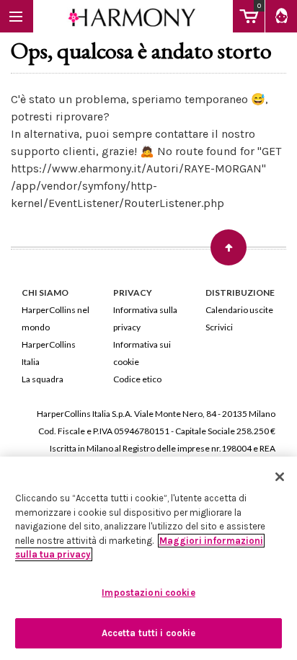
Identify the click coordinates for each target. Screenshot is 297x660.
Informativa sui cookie (142, 353)
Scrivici (219, 327)
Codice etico (137, 379)
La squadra (42, 379)
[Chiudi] (280, 477)
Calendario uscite (239, 309)
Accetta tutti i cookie (149, 633)
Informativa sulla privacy (145, 318)
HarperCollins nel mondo (55, 318)
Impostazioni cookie (148, 592)
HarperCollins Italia (49, 353)
